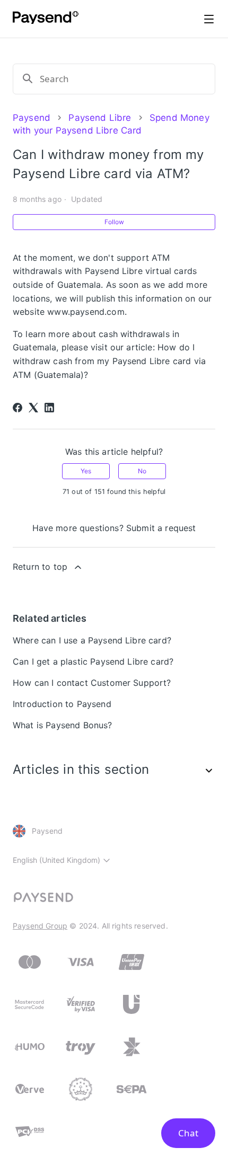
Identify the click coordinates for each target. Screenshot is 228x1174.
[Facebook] (17, 407)
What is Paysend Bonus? (62, 725)
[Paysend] (45, 19)
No (142, 471)
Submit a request (161, 528)
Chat (188, 1133)
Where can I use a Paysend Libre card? (92, 640)
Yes (86, 471)
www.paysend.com (85, 311)
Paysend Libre (99, 117)
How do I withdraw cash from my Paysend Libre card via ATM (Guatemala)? (109, 360)
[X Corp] (33, 407)
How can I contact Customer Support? (92, 682)
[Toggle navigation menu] (209, 19)
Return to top (40, 566)
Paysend (31, 117)
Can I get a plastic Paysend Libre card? (93, 661)
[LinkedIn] (49, 407)
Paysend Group (40, 925)
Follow (114, 222)
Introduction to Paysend (62, 704)
